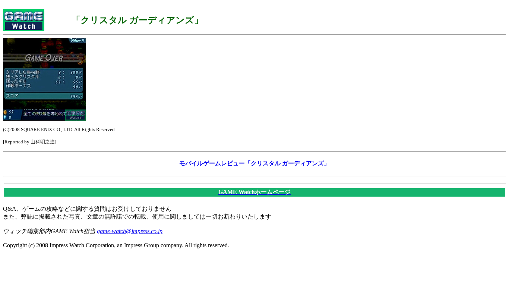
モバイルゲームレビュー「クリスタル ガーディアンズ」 (254, 163)
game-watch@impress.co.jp (129, 231)
